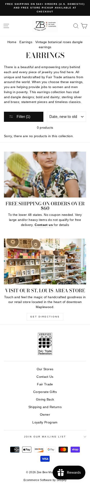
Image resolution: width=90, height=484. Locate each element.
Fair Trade (45, 384)
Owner (45, 414)
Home (11, 42)
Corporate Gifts (45, 392)
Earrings (25, 42)
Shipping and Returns (45, 407)
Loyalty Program (44, 422)
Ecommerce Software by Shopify (45, 480)
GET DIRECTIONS (45, 316)
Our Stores (45, 369)
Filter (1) (23, 117)
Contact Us (44, 376)
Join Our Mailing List (45, 436)
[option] (45, 8)
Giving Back (45, 399)
